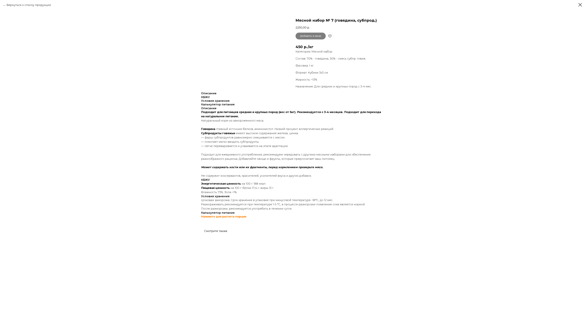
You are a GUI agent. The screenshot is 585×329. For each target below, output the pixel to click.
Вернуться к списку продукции (29, 5)
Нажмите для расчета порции (223, 216)
